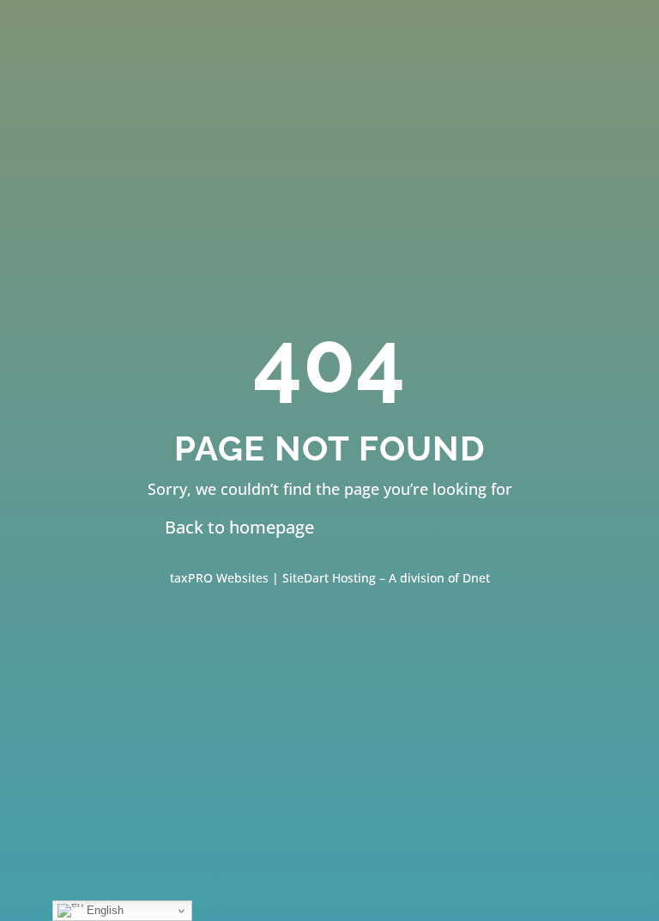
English (103, 910)
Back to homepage (239, 527)
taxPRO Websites (221, 578)
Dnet (476, 578)
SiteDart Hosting (329, 578)
